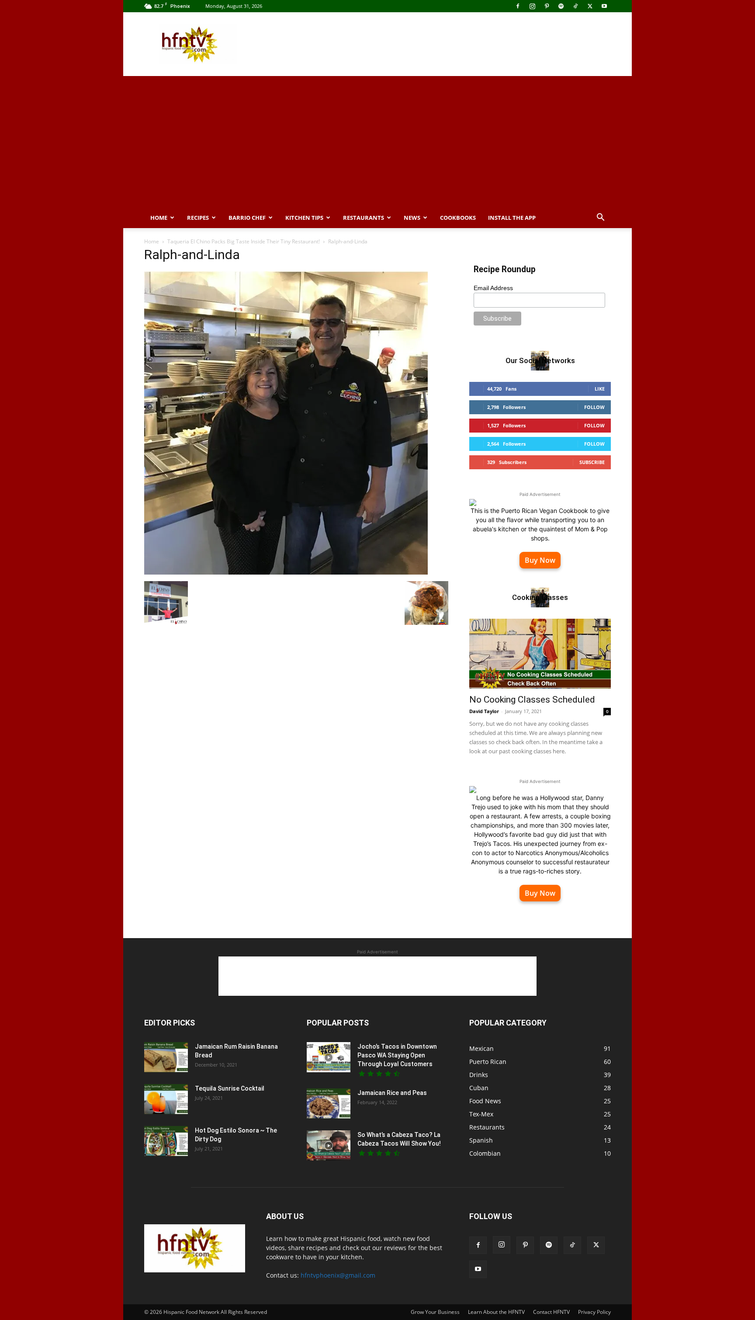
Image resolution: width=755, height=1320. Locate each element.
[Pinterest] (546, 6)
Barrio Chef (247, 218)
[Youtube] (604, 6)
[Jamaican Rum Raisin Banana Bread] (166, 1057)
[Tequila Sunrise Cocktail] (166, 1099)
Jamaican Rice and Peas (392, 1092)
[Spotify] (561, 6)
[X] (589, 6)
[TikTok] (575, 6)
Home (158, 218)
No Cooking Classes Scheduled (532, 699)
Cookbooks (458, 218)
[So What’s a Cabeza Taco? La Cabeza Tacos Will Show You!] (328, 1145)
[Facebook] (517, 6)
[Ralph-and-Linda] (286, 572)
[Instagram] (532, 6)
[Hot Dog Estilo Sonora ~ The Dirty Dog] (166, 1141)
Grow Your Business (435, 1312)
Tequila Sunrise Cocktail (229, 1088)
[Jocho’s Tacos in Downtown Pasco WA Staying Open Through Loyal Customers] (328, 1057)
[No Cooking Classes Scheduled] (540, 654)
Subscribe (592, 462)
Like (600, 388)
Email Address (493, 287)
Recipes (198, 218)
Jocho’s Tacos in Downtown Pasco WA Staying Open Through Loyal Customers (397, 1055)
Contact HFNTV (551, 1312)
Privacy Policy (594, 1312)
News (412, 218)
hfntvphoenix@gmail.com (338, 1275)
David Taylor (484, 711)
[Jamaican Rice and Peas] (328, 1103)
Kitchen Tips (304, 218)
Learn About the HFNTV (496, 1312)
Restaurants (363, 218)
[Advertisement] (452, 44)
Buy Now (540, 560)
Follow (594, 407)
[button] (600, 218)
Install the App (512, 218)
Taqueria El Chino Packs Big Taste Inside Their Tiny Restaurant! (243, 241)
